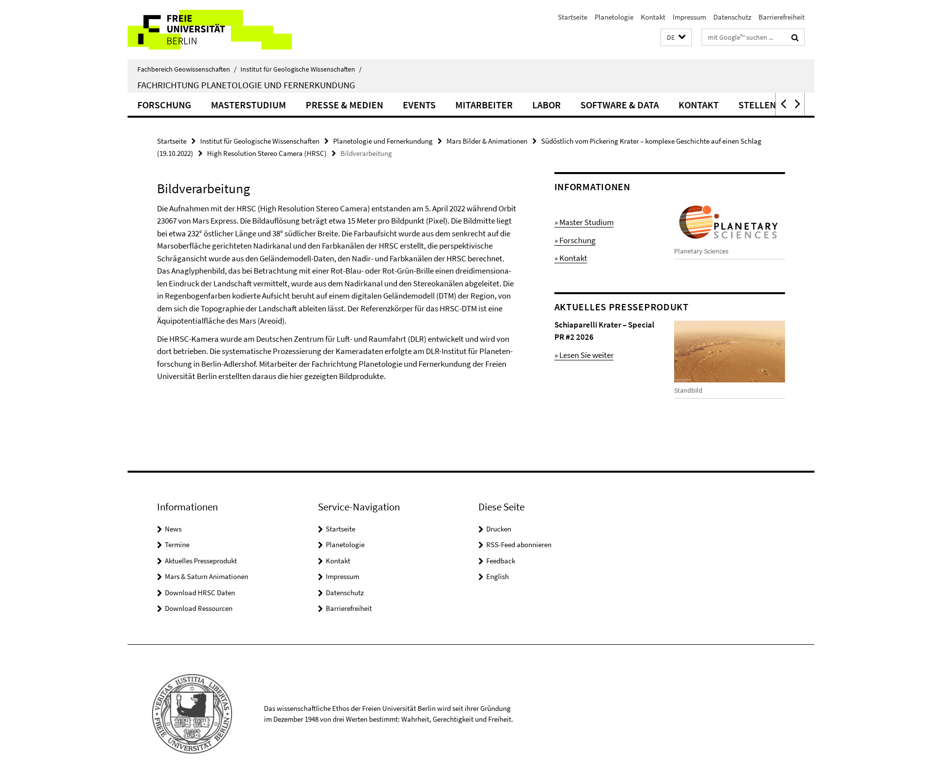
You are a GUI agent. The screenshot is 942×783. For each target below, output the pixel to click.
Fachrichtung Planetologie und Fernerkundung (246, 85)
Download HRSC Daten (200, 592)
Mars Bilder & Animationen (486, 141)
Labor (546, 105)
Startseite (572, 17)
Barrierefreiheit (782, 17)
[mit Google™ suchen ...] (795, 37)
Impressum (689, 17)
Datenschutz (732, 17)
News (173, 528)
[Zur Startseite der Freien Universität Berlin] (210, 30)
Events (419, 105)
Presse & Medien (344, 105)
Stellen (757, 105)
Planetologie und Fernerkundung (383, 141)
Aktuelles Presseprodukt (201, 560)
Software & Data (619, 105)
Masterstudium (248, 105)
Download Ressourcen (199, 608)
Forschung (164, 105)
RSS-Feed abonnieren (518, 544)
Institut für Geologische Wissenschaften (301, 69)
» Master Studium (584, 222)
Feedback (500, 560)
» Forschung (575, 240)
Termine (177, 544)
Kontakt (653, 17)
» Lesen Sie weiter (584, 355)
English (497, 576)
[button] (676, 37)
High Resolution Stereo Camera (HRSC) (267, 153)
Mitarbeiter (484, 105)
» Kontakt (570, 258)
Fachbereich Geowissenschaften (186, 69)
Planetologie (614, 17)
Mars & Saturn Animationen (206, 576)
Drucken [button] (498, 528)
